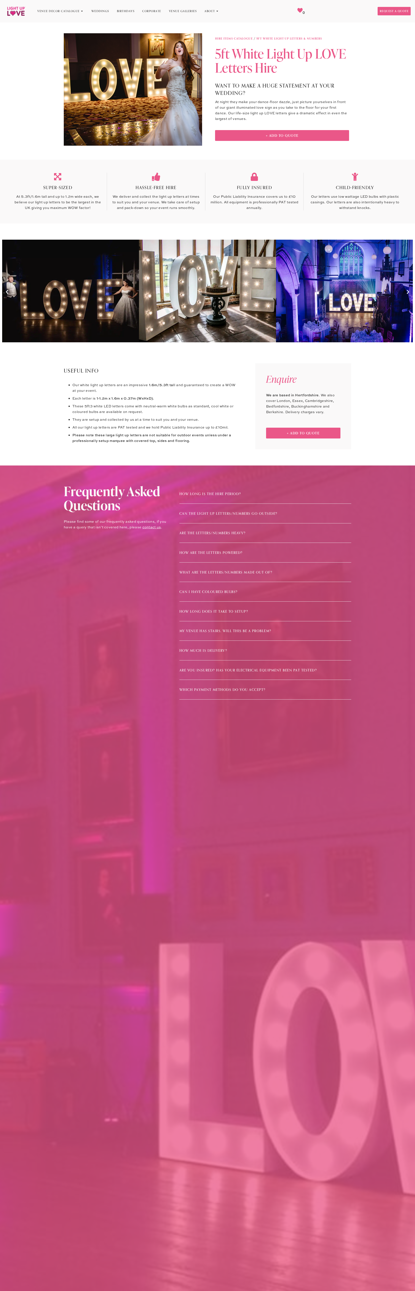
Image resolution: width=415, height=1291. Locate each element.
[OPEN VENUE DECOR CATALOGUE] (82, 11)
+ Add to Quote (282, 135)
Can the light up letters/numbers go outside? (228, 513)
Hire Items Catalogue (234, 38)
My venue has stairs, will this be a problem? (225, 631)
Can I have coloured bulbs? (208, 592)
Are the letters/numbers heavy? (212, 533)
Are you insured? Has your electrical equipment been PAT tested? (248, 670)
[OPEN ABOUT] (217, 11)
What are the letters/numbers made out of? (226, 572)
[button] (7, 291)
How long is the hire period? (210, 494)
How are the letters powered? (211, 552)
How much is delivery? (203, 650)
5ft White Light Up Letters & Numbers (289, 38)
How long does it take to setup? (213, 611)
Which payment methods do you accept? (222, 689)
